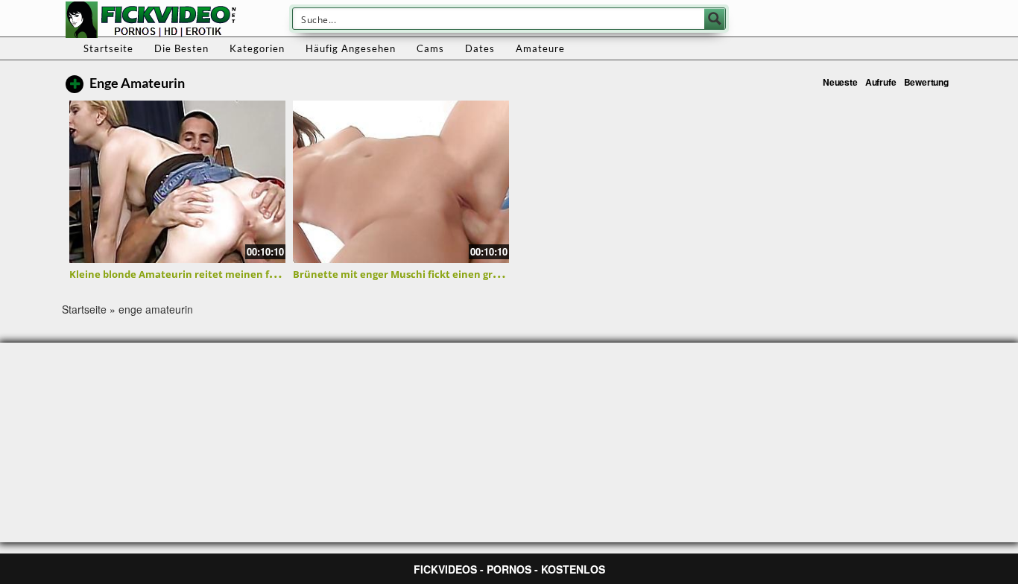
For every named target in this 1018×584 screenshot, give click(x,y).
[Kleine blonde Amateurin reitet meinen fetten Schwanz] (177, 182)
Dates (480, 48)
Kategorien (257, 48)
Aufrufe (881, 82)
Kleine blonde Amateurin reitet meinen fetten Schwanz (205, 274)
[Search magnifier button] (714, 18)
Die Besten (181, 48)
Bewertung (926, 82)
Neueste (840, 82)
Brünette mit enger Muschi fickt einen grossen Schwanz (429, 274)
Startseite (108, 48)
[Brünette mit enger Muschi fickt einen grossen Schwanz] (401, 182)
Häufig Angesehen (351, 48)
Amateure (540, 48)
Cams (430, 48)
